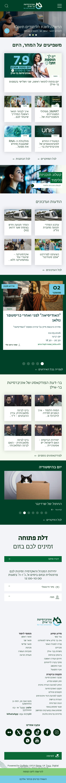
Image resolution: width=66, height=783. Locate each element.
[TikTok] (37, 735)
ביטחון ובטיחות (55, 655)
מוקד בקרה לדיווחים (53, 662)
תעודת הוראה (25, 655)
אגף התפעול (56, 670)
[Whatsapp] (27, 743)
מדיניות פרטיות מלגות (52, 714)
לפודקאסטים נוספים (50, 455)
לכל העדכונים (54, 270)
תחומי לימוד (25, 634)
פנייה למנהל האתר (53, 644)
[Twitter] (18, 735)
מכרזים (58, 648)
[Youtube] (37, 743)
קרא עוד (58, 510)
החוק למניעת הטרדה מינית (50, 685)
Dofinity (24, 766)
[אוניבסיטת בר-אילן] (33, 5)
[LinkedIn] (28, 735)
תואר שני (27, 640)
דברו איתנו (53, 559)
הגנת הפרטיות (55, 703)
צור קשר (58, 637)
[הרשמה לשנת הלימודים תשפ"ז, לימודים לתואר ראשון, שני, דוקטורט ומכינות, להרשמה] (33, 24)
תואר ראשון (26, 637)
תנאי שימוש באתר (54, 707)
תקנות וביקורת (54, 674)
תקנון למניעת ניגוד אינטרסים (49, 696)
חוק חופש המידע (54, 681)
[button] (36, 35)
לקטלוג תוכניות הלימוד (52, 186)
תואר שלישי (26, 644)
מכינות (28, 648)
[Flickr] (9, 735)
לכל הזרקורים (54, 520)
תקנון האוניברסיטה (53, 689)
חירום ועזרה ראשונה (53, 659)
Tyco (48, 766)
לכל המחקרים (48, 159)
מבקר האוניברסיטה (53, 678)
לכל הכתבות (23, 159)
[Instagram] (56, 735)
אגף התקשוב (56, 666)
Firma (38, 766)
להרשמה (7, 31)
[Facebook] (47, 735)
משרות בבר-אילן (54, 651)
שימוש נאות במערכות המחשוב (48, 710)
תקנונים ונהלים (55, 692)
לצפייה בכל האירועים (50, 369)
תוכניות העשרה (24, 651)
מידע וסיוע (56, 634)
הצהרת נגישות (55, 699)
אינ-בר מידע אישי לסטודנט (50, 640)
